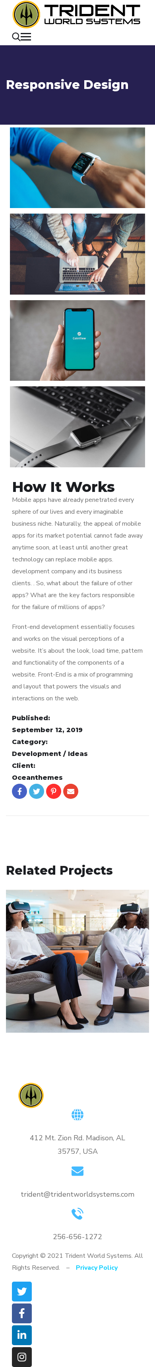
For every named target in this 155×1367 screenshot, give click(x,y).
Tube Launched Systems (52, 989)
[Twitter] (22, 1291)
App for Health (49, 977)
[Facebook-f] (22, 1313)
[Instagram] (22, 1357)
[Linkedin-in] (22, 1335)
